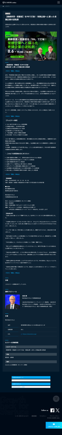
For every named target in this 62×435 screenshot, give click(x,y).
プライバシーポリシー (54, 416)
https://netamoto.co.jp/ (29, 334)
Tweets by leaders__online (18, 387)
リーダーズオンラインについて (21, 416)
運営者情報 (34, 416)
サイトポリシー (43, 416)
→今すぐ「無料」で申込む (12, 71)
